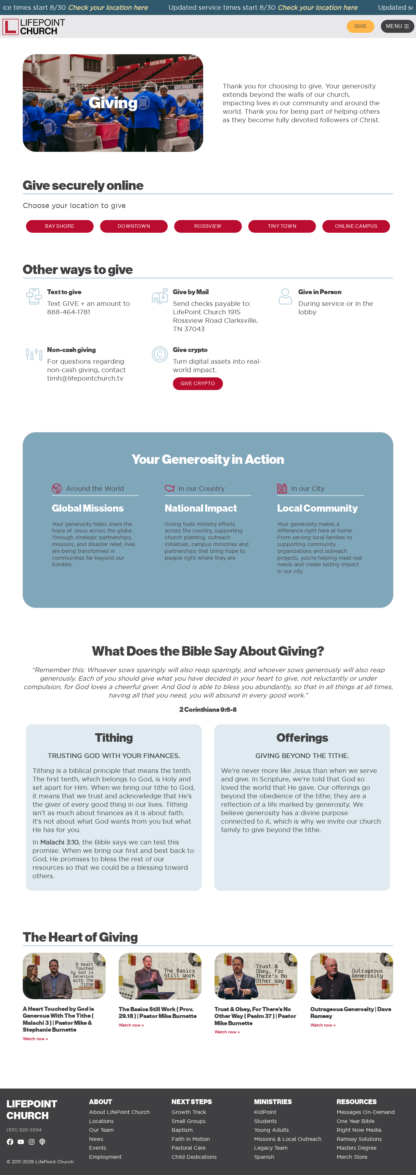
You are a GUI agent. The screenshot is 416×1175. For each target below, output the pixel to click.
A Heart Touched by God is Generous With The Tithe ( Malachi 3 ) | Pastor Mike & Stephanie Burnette (58, 1019)
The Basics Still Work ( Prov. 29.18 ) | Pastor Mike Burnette (158, 1013)
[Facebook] (10, 1142)
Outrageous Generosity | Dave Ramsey (350, 1013)
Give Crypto (198, 383)
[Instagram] (31, 1142)
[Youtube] (21, 1142)
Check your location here (95, 7)
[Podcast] (42, 1142)
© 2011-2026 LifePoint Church (40, 1162)
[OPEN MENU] (406, 26)
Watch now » (35, 1038)
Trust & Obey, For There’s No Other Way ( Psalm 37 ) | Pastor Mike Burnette (255, 1016)
